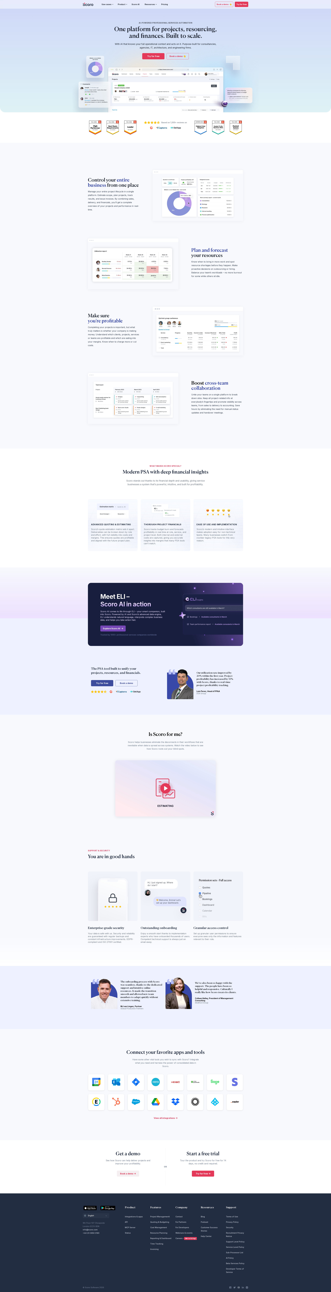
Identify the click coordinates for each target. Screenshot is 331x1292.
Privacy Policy (232, 1222)
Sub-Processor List (234, 1252)
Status (128, 1233)
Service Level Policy (235, 1247)
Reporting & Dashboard (160, 1238)
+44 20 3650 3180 (91, 1233)
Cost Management (158, 1227)
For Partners (180, 1222)
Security (229, 1227)
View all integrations (164, 1118)
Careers (185, 1238)
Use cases (106, 4)
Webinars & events (184, 1233)
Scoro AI (136, 4)
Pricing (164, 4)
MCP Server (130, 1227)
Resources (150, 4)
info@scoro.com (90, 1230)
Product (121, 4)
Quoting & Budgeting (159, 1222)
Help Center (206, 1236)
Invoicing (154, 1249)
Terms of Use (232, 1216)
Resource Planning (158, 1233)
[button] (96, 1215)
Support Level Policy (235, 1242)
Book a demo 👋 (224, 4)
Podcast (204, 1222)
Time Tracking (156, 1244)
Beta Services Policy (235, 1263)
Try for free (241, 4)
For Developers (182, 1227)
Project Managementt (160, 1216)
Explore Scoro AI (111, 628)
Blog (203, 1216)
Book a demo (126, 683)
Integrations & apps (134, 1216)
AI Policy (230, 1258)
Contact (179, 1216)
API (126, 1222)
